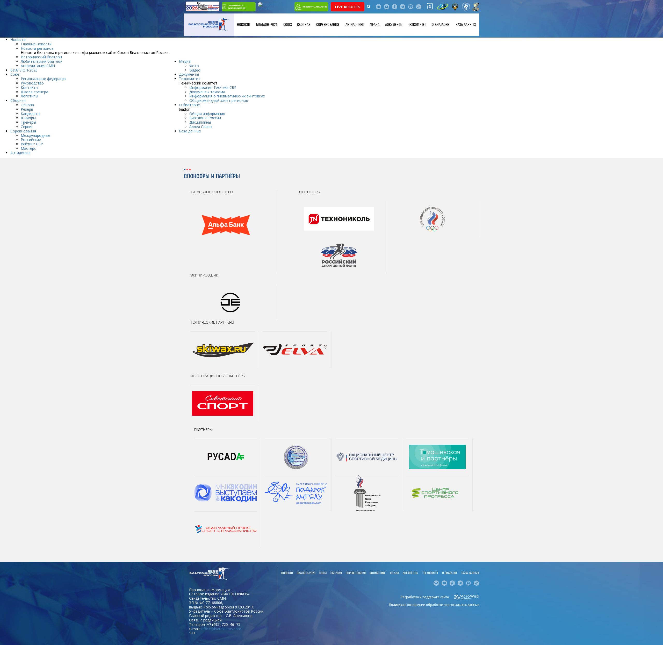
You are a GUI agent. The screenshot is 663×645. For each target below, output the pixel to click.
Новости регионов (37, 48)
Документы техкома (207, 91)
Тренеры (28, 122)
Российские (31, 139)
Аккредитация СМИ (38, 65)
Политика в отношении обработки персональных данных (434, 605)
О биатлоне (440, 24)
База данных (466, 24)
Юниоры (28, 117)
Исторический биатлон (41, 56)
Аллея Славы (200, 126)
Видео (194, 70)
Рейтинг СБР (32, 143)
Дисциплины (200, 122)
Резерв (27, 109)
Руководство (32, 83)
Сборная (303, 24)
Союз (287, 24)
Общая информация (207, 113)
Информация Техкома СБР (212, 87)
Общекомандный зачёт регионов (218, 100)
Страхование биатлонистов (236, 6)
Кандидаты (30, 113)
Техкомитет (417, 24)
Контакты (29, 87)
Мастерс (28, 148)
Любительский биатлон (41, 61)
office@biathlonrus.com (221, 628)
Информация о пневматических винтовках (227, 96)
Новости (243, 24)
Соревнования (327, 24)
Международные (35, 135)
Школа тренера (34, 91)
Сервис (27, 126)
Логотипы (29, 96)
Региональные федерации (44, 78)
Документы (393, 24)
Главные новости (36, 43)
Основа (27, 104)
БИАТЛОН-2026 (267, 24)
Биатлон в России (205, 117)
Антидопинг (354, 24)
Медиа (374, 24)
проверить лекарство (314, 6)
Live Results (348, 6)
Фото (194, 65)
